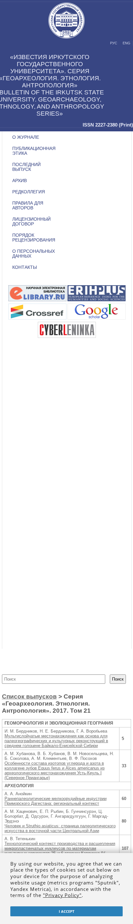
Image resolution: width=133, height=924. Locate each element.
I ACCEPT (66, 911)
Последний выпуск (26, 167)
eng (126, 43)
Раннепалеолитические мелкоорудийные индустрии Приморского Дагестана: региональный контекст (56, 801)
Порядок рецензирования (33, 237)
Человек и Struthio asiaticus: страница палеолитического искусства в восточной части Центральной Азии (60, 828)
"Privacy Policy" (62, 895)
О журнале (25, 137)
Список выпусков (29, 696)
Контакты (24, 267)
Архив (19, 180)
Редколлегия (28, 191)
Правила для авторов (27, 205)
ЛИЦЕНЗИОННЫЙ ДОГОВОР (31, 221)
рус (113, 43)
